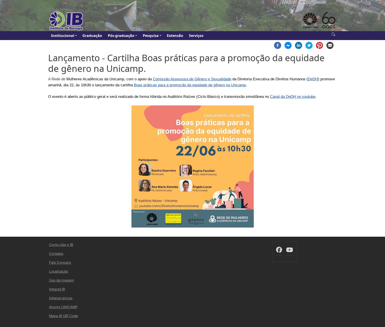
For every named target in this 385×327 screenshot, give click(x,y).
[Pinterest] (319, 44)
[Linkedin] (298, 44)
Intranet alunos (60, 298)
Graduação (92, 35)
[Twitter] (309, 44)
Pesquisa (151, 35)
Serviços (196, 35)
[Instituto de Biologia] (66, 21)
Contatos (56, 253)
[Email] (330, 44)
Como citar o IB (61, 244)
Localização (58, 271)
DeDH (313, 79)
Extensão (175, 35)
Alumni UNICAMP (63, 306)
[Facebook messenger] (288, 44)
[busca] (333, 34)
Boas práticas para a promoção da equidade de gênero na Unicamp (190, 85)
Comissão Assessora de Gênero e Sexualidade (192, 79)
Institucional (62, 35)
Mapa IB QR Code (63, 315)
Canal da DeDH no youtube (292, 96)
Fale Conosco (60, 262)
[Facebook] (277, 44)
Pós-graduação (121, 35)
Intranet (290, 2)
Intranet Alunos (313, 2)
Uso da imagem (61, 280)
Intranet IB (57, 289)
